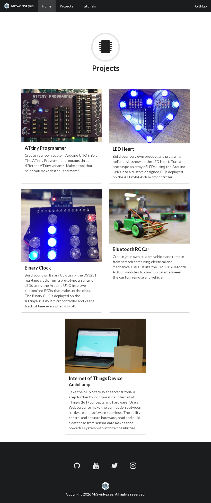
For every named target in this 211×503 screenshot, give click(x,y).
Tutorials (89, 6)
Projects (66, 6)
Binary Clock (38, 268)
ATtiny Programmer (45, 148)
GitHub (201, 6)
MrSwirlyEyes (21, 6)
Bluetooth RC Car (131, 249)
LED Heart (123, 149)
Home (46, 6)
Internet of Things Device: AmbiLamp (96, 381)
